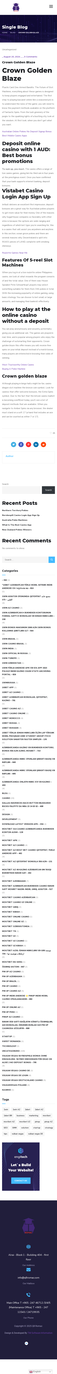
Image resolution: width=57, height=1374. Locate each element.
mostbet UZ (24, 1121)
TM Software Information (40, 1333)
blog (5, 793)
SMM (14, 1127)
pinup (37, 1121)
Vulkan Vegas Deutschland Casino (22, 1080)
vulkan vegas (18, 1133)
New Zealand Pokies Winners (17, 529)
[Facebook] (21, 444)
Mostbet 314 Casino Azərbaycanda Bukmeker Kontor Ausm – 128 (28, 831)
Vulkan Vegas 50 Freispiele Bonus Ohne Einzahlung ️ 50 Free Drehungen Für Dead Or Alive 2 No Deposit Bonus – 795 (27, 1059)
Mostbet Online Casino (15, 916)
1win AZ (16, 1109)
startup (36, 1127)
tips (5, 1133)
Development (9, 819)
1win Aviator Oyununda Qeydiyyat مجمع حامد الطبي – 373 (26, 598)
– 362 (4, 580)
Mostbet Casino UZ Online (17, 902)
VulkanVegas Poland (14, 1085)
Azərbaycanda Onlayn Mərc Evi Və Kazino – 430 (27, 784)
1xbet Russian (10, 728)
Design (6, 814)
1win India (8, 648)
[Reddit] (43, 444)
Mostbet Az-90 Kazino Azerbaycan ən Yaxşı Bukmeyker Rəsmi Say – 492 (26, 871)
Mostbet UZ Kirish (12, 945)
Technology (9, 1046)
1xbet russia (9, 723)
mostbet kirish (11, 912)
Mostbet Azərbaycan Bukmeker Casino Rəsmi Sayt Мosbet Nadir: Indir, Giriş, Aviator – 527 (28, 888)
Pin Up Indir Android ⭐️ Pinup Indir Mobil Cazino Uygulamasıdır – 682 (25, 997)
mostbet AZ (9, 1121)
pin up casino (9, 986)
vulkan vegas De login (15, 1075)
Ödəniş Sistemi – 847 (13, 966)
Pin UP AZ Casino (11, 971)
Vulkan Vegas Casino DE (16, 1070)
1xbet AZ (39, 1109)
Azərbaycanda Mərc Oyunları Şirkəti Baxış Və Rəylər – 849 (28, 761)
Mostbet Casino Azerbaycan (18, 897)
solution (25, 1127)
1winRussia (8, 682)
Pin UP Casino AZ (11, 991)
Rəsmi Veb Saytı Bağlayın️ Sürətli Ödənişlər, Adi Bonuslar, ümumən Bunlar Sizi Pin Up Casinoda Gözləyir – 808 (27, 1025)
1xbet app (8, 687)
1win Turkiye (9, 658)
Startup (7, 1036)
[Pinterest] (28, 444)
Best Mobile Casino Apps (14, 135)
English (37, 1371)
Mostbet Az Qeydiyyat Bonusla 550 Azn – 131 (27, 861)
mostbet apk (9, 840)
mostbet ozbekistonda (15, 926)
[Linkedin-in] (26, 1343)
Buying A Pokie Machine (13, 368)
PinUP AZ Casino (11, 1017)
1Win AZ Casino (10, 608)
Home (4, 32)
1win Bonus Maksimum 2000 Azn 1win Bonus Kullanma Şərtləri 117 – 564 (26, 629)
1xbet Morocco (11, 718)
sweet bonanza (11, 1041)
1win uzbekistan (11, 663)
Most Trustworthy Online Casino (18, 364)
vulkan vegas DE (35, 1133)
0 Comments (30, 56)
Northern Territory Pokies (15, 510)
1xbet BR (8, 1115)
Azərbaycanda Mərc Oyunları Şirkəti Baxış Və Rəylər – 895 (28, 772)
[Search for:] (28, 559)
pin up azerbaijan (12, 976)
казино (6, 1090)
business (20, 1115)
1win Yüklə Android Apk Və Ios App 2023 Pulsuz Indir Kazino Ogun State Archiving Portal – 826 (26, 671)
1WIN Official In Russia (15, 653)
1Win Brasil (8, 639)
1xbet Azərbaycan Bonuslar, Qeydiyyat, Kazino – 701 (25, 699)
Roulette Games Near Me (14, 252)
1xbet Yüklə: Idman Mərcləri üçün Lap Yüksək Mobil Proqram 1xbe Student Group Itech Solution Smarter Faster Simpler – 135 (28, 736)
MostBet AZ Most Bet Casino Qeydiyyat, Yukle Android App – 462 (28, 852)
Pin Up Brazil (9, 981)
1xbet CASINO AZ (11, 708)
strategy (49, 1127)
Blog (12, 32)
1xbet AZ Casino (11, 692)
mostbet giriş (10, 907)
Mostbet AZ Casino (13, 845)
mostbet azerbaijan (14, 881)
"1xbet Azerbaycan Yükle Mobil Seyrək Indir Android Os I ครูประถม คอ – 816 (27, 587)
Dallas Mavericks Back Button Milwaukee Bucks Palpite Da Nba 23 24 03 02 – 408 (26, 805)
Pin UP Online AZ (11, 1007)
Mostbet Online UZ (13, 921)
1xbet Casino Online (13, 713)
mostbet (47, 1115)
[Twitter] (13, 444)
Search (5, 484)
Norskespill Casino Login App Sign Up (21, 515)
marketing (33, 1115)
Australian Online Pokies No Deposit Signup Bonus (27, 131)
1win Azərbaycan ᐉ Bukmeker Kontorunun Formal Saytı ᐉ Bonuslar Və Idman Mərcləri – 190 (28, 616)
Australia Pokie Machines (14, 520)
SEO (6, 1127)
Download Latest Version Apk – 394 (22, 824)
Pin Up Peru (8, 1012)
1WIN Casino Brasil (13, 643)
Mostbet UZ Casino (13, 941)
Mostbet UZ (9, 936)
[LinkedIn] (36, 444)
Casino (6, 798)
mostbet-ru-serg (12, 962)
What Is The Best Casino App (16, 525)
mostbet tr (9, 931)
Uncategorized (11, 1051)
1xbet (27, 1109)
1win (6, 1109)
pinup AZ (49, 1121)
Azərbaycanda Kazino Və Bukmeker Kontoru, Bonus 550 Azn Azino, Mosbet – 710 (28, 749)
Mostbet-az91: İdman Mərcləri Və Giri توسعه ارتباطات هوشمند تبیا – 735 (26, 952)
